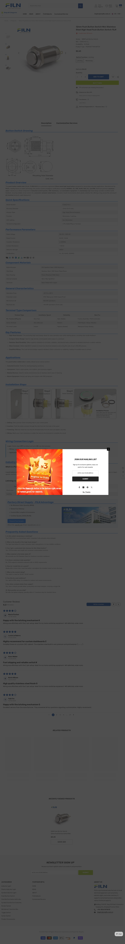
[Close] (108, 449)
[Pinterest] (87, 487)
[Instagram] (83, 487)
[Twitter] (92, 487)
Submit (85, 479)
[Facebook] (79, 487)
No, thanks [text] (86, 492)
